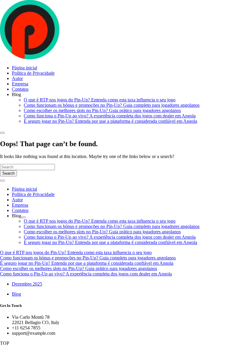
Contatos (20, 89)
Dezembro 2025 (27, 283)
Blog (16, 293)
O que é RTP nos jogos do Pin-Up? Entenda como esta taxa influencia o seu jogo (99, 99)
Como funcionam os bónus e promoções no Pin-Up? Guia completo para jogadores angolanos (112, 105)
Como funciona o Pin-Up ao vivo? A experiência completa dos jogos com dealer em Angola (110, 115)
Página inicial (24, 67)
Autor (17, 78)
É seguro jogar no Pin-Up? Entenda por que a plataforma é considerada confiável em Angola (110, 121)
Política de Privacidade (33, 73)
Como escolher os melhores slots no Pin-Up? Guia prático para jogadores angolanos (102, 110)
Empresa (20, 83)
